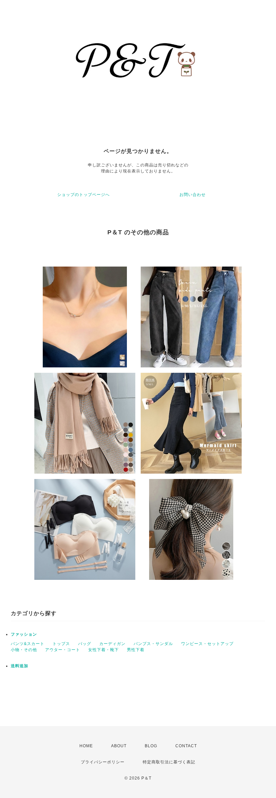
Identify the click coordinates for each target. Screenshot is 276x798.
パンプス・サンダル (153, 643)
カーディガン (112, 643)
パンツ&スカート (27, 643)
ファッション (24, 634)
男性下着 (135, 649)
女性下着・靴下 (103, 649)
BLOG (151, 746)
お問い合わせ (192, 194)
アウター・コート (62, 649)
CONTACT (186, 746)
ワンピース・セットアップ (207, 643)
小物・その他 (24, 649)
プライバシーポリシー (103, 762)
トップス (61, 643)
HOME (86, 746)
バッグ (84, 643)
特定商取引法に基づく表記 (169, 762)
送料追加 (19, 666)
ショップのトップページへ (83, 194)
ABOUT (119, 746)
